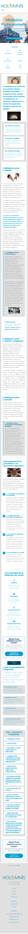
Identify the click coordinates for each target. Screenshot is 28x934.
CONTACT (14, 894)
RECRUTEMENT (14, 904)
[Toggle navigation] (3, 10)
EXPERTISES (14, 901)
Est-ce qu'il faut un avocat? (13, 789)
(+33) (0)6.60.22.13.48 (14, 916)
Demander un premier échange (14, 38)
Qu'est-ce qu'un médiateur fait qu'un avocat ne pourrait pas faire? (13, 797)
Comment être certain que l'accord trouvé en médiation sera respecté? (12, 759)
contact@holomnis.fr (14, 919)
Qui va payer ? (12, 743)
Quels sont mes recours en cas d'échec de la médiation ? (13, 815)
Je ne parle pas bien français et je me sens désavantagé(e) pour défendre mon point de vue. (13, 780)
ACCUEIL (14, 888)
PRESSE (14, 891)
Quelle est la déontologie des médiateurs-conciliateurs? (11, 769)
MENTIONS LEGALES (14, 922)
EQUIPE (14, 906)
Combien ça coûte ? (14, 739)
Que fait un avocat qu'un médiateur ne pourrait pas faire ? (13, 806)
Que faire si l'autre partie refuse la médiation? (12, 750)
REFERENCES (14, 896)
